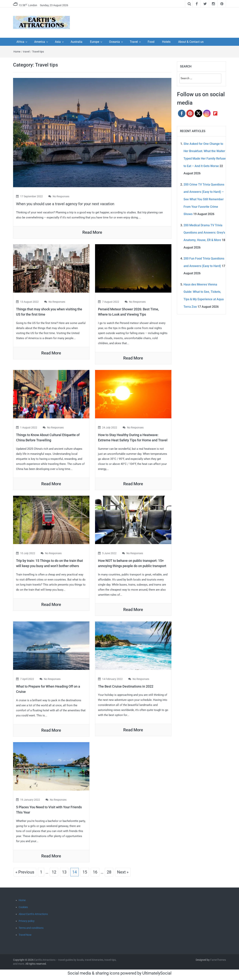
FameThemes (218, 959)
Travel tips (38, 51)
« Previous (24, 872)
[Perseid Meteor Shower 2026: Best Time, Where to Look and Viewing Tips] (133, 268)
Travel (134, 42)
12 (54, 872)
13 (64, 872)
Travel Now (25, 934)
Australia (76, 42)
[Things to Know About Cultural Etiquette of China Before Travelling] (51, 393)
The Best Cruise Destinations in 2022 (125, 686)
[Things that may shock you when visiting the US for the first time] (51, 268)
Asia (58, 42)
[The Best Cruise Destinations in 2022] (133, 645)
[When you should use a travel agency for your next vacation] (92, 132)
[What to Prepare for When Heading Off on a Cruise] (51, 645)
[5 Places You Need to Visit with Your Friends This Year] (51, 766)
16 (95, 872)
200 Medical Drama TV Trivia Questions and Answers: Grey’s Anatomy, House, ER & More (204, 232)
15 (85, 872)
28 (109, 872)
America (39, 42)
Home (16, 51)
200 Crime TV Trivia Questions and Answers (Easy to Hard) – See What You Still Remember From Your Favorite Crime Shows (204, 199)
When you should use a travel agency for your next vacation (65, 204)
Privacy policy (27, 920)
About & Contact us (191, 42)
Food (151, 42)
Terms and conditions (31, 927)
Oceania (114, 42)
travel (26, 51)
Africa (20, 42)
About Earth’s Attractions (33, 914)
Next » (122, 872)
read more (92, 232)
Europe (94, 42)
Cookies (23, 907)
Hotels (166, 42)
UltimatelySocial (156, 973)
